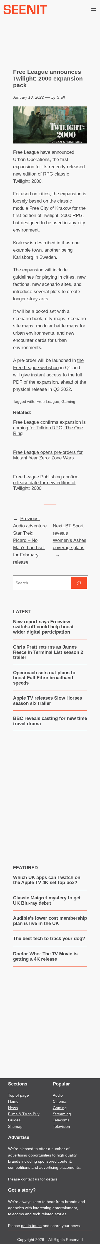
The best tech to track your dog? (49, 938)
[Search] (79, 583)
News (13, 1108)
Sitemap (15, 1126)
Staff (61, 97)
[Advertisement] (50, 794)
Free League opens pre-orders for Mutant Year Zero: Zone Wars (48, 455)
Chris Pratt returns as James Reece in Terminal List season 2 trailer (48, 652)
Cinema (59, 1101)
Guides (14, 1120)
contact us (30, 1179)
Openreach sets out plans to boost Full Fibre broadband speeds (44, 678)
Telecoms (61, 1120)
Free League (47, 401)
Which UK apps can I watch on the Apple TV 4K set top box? (46, 880)
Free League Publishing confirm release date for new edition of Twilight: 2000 (46, 482)
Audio (58, 1095)
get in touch (31, 1225)
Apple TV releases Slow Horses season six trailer (47, 701)
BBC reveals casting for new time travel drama (50, 721)
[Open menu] (93, 9)
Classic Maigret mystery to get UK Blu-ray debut (47, 900)
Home (13, 1101)
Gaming (68, 401)
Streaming (62, 1114)
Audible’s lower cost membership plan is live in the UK (50, 921)
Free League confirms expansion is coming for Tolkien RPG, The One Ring (49, 428)
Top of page (18, 1095)
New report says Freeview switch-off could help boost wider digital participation (43, 627)
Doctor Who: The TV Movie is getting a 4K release (45, 956)
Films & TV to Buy (23, 1114)
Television (61, 1126)
